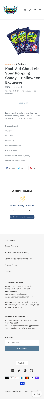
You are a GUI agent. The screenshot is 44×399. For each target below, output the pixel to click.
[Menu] (40, 9)
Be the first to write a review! (22, 217)
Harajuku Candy (17, 391)
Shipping (20, 91)
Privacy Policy (11, 265)
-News (8, 271)
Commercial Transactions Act (18, 259)
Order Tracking (11, 246)
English (21, 363)
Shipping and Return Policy (17, 252)
